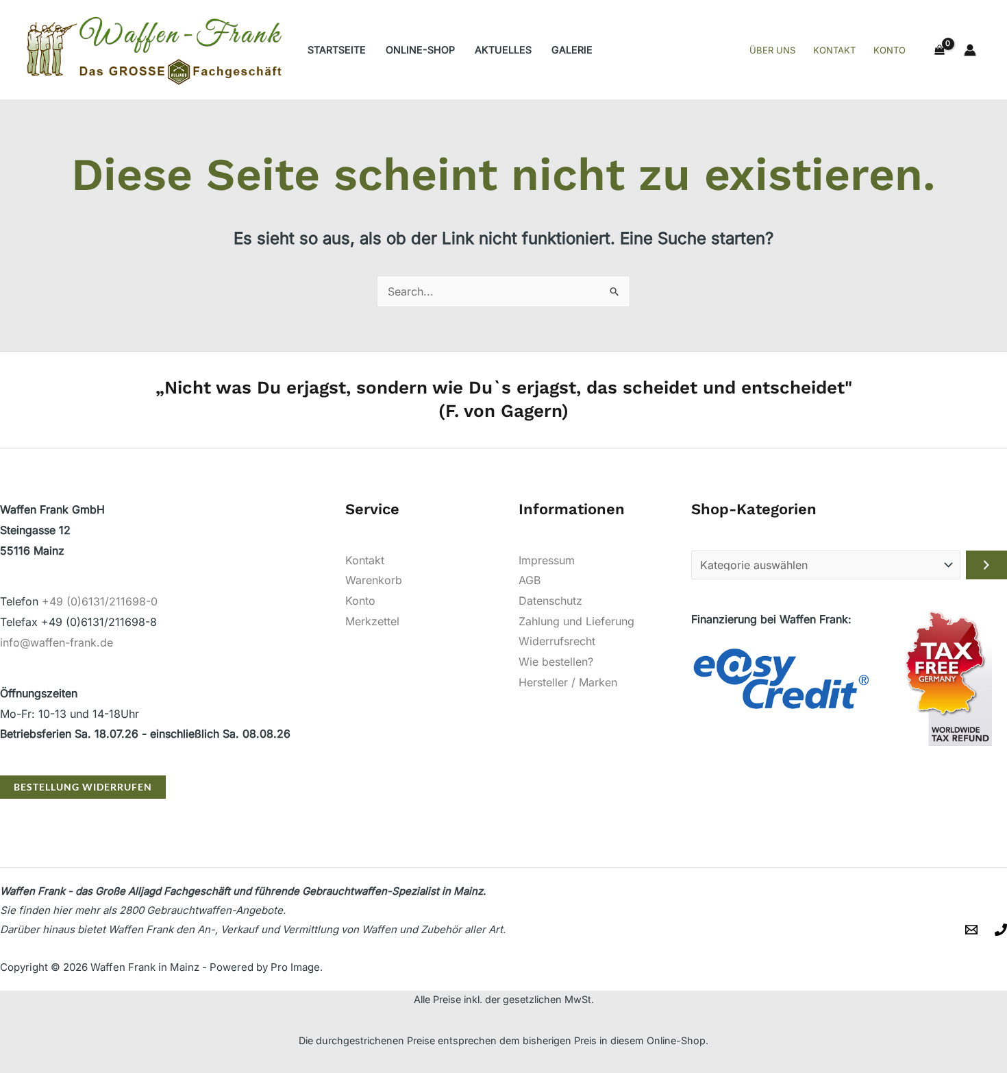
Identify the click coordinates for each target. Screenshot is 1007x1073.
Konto (360, 600)
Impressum (547, 560)
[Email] (971, 930)
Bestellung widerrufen (83, 787)
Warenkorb (373, 580)
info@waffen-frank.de (56, 642)
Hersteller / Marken (568, 682)
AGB (529, 580)
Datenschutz (550, 600)
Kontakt (364, 560)
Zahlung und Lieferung (576, 621)
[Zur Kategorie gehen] (986, 565)
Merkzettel (372, 621)
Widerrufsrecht (557, 641)
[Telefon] (1001, 930)
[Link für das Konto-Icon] (970, 50)
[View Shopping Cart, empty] (939, 50)
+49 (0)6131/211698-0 (100, 601)
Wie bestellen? (556, 661)
